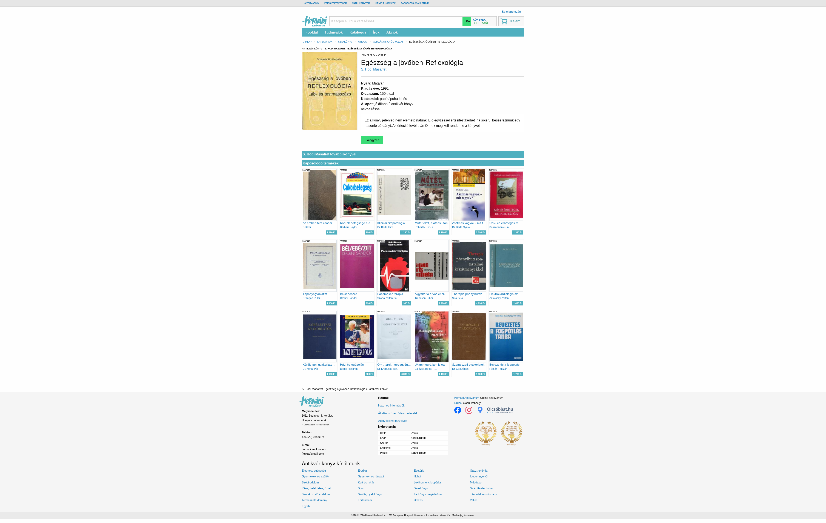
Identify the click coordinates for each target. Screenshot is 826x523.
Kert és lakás (366, 482)
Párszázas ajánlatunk (415, 3)
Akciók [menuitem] (392, 32)
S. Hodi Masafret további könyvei (329, 154)
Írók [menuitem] (376, 32)
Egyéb (306, 506)
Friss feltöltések (335, 3)
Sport (361, 488)
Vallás (474, 500)
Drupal (458, 403)
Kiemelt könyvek (385, 3)
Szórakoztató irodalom (316, 494)
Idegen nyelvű (478, 476)
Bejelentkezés (511, 11)
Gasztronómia (478, 470)
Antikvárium (311, 3)
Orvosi (362, 41)
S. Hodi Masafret (373, 69)
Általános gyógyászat (388, 41)
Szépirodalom (310, 482)
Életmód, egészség (314, 470)
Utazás (418, 500)
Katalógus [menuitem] (358, 32)
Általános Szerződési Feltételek (398, 413)
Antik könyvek (361, 3)
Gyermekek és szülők (315, 476)
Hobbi (417, 476)
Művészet (476, 482)
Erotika (362, 470)
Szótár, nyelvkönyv (370, 494)
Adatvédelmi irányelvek (392, 420)
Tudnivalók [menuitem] (334, 32)
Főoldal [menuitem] (311, 32)
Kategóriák (324, 41)
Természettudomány (314, 500)
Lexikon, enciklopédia (427, 482)
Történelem (365, 500)
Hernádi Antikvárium (466, 397)
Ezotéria (419, 470)
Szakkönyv (345, 41)
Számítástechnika (481, 488)
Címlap (307, 41)
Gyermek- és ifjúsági (371, 476)
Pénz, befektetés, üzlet (316, 488)
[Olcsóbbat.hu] (500, 410)
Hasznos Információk (391, 405)
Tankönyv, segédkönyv (428, 494)
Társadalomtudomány (483, 494)
